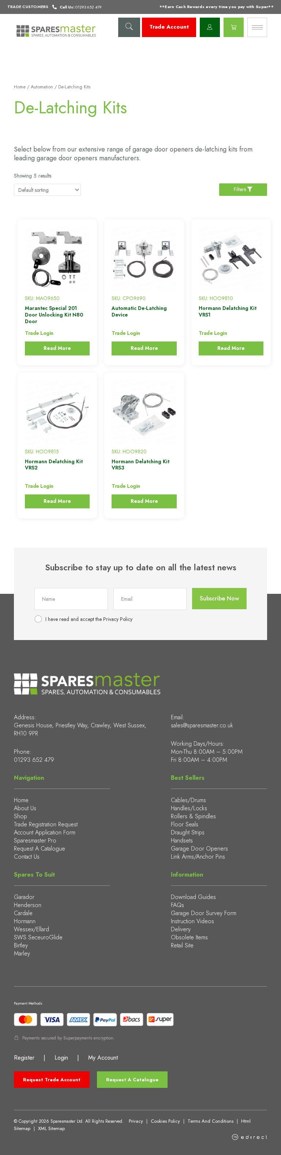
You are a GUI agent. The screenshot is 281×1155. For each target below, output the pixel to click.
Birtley (21, 945)
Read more (57, 348)
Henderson (27, 905)
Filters (240, 189)
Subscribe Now (219, 598)
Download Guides (193, 897)
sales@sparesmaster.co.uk (202, 725)
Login (61, 1057)
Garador (24, 897)
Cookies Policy (165, 1121)
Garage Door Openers (199, 848)
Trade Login (39, 333)
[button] (129, 27)
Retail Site (182, 945)
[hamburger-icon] (257, 27)
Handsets (182, 840)
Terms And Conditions (210, 1121)
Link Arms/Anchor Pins (198, 856)
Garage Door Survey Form (203, 913)
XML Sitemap (51, 1128)
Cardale (23, 913)
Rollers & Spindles (193, 816)
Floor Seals (184, 824)
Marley (22, 953)
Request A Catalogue (39, 848)
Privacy (136, 1121)
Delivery (181, 929)
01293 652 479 (34, 760)
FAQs (177, 905)
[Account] (210, 27)
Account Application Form (44, 832)
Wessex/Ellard (31, 929)
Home (20, 87)
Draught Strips (188, 832)
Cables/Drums (188, 800)
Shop (20, 816)
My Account (103, 1057)
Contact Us (27, 856)
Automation (42, 87)
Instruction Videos (192, 921)
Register (24, 1057)
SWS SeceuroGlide (38, 937)
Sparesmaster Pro (35, 840)
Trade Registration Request (46, 824)
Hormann (24, 921)
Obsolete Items (189, 937)
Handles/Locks (189, 808)
